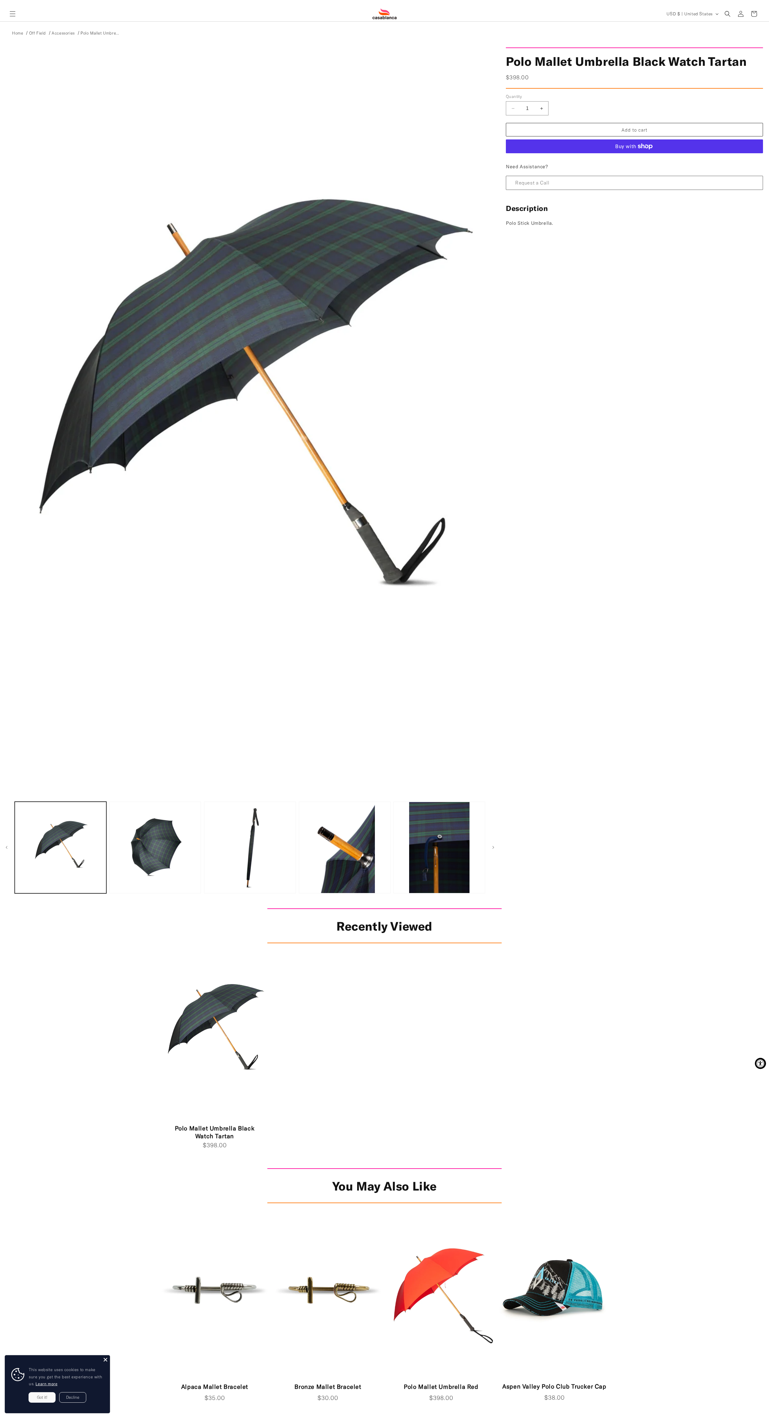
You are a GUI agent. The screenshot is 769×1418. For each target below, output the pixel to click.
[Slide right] (493, 847)
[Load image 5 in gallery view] (439, 847)
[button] (12, 13)
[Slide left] (6, 847)
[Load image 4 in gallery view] (345, 847)
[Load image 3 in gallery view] (250, 847)
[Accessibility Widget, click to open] (760, 1063)
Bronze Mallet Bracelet (327, 1386)
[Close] (105, 1360)
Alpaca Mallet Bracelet (214, 1386)
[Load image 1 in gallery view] (60, 847)
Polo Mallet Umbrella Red (441, 1386)
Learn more (46, 1383)
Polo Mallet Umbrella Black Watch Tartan (215, 1131)
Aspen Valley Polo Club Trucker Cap (554, 1386)
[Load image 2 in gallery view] (155, 847)
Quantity (514, 96)
